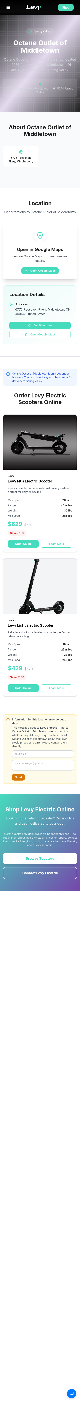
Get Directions (43, 325)
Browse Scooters (40, 858)
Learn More (56, 543)
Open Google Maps (43, 270)
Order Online (23, 543)
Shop (66, 7)
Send (18, 777)
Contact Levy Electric (40, 873)
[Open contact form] (71, 1393)
